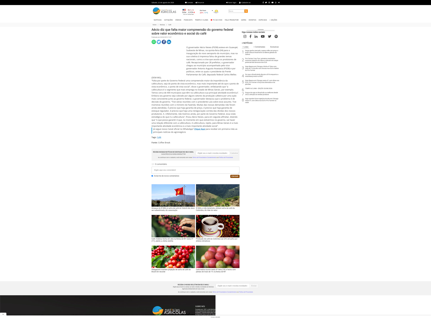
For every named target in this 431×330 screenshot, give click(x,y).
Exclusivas (274, 47)
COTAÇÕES (168, 20)
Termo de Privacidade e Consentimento (204, 157)
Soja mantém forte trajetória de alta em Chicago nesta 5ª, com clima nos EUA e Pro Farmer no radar (261, 100)
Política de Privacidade (226, 157)
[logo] (171, 311)
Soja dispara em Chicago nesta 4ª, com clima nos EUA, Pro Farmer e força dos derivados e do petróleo (262, 82)
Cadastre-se (246, 2)
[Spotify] (276, 36)
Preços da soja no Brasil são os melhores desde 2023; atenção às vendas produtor (261, 93)
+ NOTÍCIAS (247, 43)
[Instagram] (268, 2)
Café (159, 137)
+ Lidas (245, 47)
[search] (246, 11)
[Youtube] (271, 2)
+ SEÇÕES (273, 20)
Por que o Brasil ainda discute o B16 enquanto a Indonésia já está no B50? (261, 75)
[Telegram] (278, 2)
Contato (190, 2)
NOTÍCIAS (158, 20)
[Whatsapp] (275, 2)
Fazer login (232, 2)
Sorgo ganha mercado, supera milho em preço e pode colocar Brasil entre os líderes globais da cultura (261, 52)
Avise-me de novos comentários (166, 176)
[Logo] (164, 11)
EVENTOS (252, 20)
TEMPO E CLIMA (201, 20)
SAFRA (243, 20)
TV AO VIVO (217, 20)
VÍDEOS (178, 20)
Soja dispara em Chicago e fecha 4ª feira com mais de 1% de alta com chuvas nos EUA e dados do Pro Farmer (262, 68)
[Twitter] (265, 2)
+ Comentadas (259, 47)
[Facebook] (263, 2)
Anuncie (200, 2)
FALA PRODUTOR (232, 20)
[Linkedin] (169, 42)
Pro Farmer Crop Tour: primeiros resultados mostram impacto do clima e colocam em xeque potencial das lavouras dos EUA (261, 60)
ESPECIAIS (263, 20)
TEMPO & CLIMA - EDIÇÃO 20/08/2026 (258, 88)
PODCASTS (188, 20)
